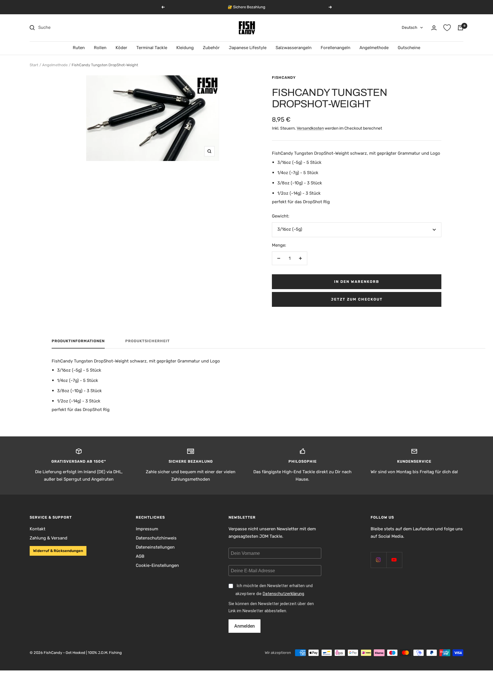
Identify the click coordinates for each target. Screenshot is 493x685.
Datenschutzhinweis (156, 538)
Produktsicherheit (147, 341)
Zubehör (211, 47)
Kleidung (185, 47)
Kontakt (37, 528)
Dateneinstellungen (155, 547)
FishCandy (284, 77)
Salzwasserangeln (294, 47)
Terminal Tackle (151, 47)
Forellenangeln (335, 47)
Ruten (79, 47)
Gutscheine (409, 47)
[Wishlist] (447, 27)
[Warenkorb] (460, 27)
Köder (121, 47)
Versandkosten (310, 128)
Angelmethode (374, 47)
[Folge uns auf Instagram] (378, 560)
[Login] (434, 27)
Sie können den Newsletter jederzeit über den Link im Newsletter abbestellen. (271, 607)
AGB (140, 556)
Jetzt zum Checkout (357, 299)
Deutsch (409, 27)
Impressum (147, 528)
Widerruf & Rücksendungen (58, 551)
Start (34, 65)
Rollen (100, 47)
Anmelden (244, 626)
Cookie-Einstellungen (157, 565)
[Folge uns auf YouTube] (394, 560)
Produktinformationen (78, 341)
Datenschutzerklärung (283, 593)
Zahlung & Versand (48, 538)
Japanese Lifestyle (247, 47)
